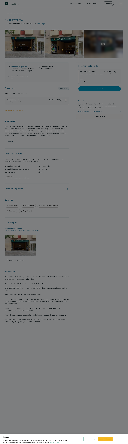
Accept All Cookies (105, 439)
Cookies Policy (55, 442)
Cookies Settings (90, 439)
